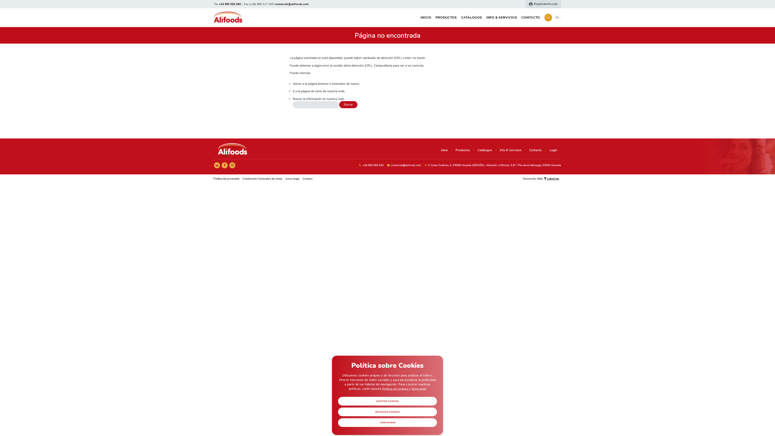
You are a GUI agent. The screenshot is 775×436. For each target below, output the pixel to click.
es (557, 17)
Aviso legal (419, 388)
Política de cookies (395, 388)
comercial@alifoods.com (292, 4)
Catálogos (471, 17)
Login (553, 150)
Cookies (308, 179)
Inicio (426, 17)
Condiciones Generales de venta (262, 179)
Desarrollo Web (541, 179)
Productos (446, 17)
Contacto (530, 17)
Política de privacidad (226, 179)
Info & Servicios (501, 17)
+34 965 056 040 (230, 4)
